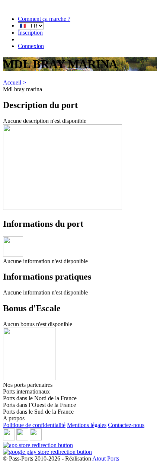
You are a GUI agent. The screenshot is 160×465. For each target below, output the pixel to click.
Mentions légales (86, 425)
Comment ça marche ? (44, 19)
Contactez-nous (126, 425)
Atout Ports (105, 458)
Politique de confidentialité (34, 425)
